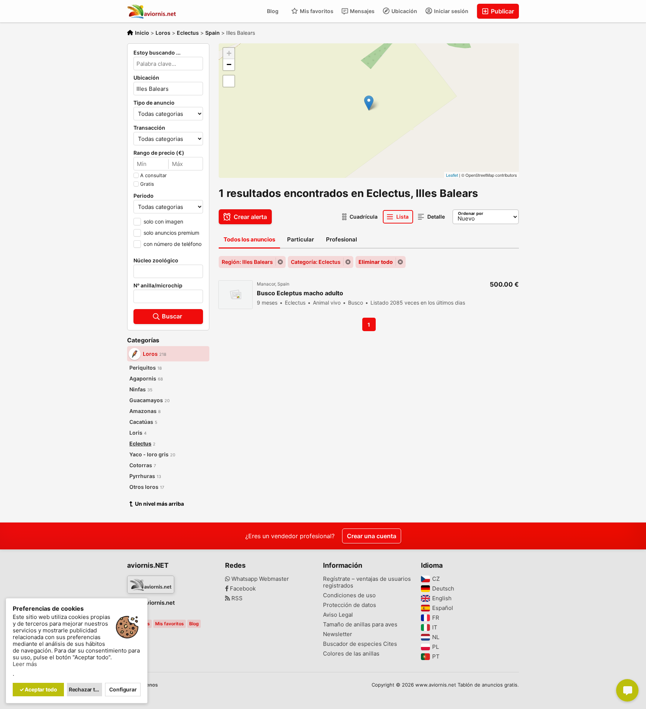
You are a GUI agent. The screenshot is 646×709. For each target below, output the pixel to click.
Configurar (123, 689)
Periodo (143, 196)
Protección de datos (349, 605)
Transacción (149, 128)
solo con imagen (163, 221)
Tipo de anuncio (154, 103)
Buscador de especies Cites (360, 644)
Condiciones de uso (349, 595)
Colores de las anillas (351, 653)
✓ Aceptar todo (38, 689)
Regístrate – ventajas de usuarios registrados (367, 582)
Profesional (341, 239)
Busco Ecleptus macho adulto (300, 293)
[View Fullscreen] (228, 81)
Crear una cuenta (371, 536)
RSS (236, 598)
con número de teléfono (173, 244)
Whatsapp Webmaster (259, 579)
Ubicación (403, 11)
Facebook (242, 588)
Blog (273, 11)
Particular (300, 239)
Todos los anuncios (249, 239)
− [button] (229, 64)
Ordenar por (470, 213)
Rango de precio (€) (158, 153)
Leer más (25, 664)
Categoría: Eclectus (316, 262)
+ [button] (229, 53)
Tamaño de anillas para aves (360, 624)
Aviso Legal (338, 614)
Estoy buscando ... (157, 53)
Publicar (501, 11)
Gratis (147, 184)
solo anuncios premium (171, 232)
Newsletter (337, 634)
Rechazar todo (85, 689)
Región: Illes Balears (247, 262)
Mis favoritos (316, 11)
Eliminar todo (376, 262)
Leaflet (452, 175)
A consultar (153, 175)
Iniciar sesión (450, 11)
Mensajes (362, 11)
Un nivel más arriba (159, 503)
